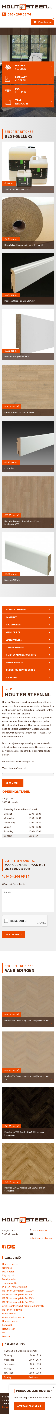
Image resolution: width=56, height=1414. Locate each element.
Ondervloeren (14, 662)
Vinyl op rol (13, 632)
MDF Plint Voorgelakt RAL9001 (18, 1294)
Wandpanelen (14, 639)
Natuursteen (8, 1328)
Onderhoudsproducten (20, 669)
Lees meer (12, 782)
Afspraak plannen (28, 1405)
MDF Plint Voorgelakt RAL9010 (18, 1290)
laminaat (11, 617)
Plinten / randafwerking (21, 654)
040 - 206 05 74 (19, 14)
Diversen (11, 677)
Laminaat (7, 1324)
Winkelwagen (45, 21)
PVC (4, 1332)
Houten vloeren (16, 609)
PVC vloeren (13, 624)
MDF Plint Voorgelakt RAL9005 (18, 1298)
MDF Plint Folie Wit (12, 1309)
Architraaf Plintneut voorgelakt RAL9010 (23, 1305)
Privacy (5, 1407)
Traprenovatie (15, 647)
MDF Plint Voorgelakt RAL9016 (18, 1302)
